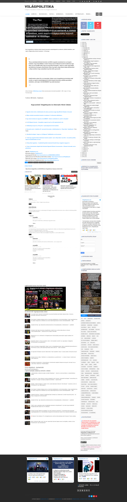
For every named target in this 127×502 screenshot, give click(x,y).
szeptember (85, 51)
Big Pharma (91, 329)
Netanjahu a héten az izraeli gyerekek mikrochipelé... (91, 130)
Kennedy (96, 366)
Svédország (93, 390)
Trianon (94, 397)
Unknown (35, 238)
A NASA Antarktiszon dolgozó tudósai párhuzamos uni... (91, 84)
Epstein (89, 344)
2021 (83, 45)
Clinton (94, 338)
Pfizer (82, 386)
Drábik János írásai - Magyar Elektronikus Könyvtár (89, 265)
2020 (83, 46)
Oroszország (84, 382)
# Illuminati (36, 162)
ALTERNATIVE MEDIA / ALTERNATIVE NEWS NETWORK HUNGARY (83, 499)
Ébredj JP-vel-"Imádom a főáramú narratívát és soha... (90, 113)
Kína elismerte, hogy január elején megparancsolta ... (90, 96)
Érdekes (88, 14)
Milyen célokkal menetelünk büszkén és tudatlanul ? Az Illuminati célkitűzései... (45, 115)
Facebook (41, 1)
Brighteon (58, 1)
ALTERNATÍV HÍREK (58, 499)
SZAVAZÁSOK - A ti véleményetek (97, 315)
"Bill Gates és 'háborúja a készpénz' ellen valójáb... (91, 138)
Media (82, 375)
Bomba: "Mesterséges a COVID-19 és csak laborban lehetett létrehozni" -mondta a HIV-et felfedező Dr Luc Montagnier (91, 302)
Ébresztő (94, 406)
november (85, 49)
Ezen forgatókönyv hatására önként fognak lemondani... (90, 69)
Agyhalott (88, 320)
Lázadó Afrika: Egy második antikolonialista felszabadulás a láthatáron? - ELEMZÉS (52, 324)
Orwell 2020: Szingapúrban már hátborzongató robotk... (89, 125)
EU (88, 342)
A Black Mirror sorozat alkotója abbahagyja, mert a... (89, 123)
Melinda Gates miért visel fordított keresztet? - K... (90, 93)
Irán (82, 364)
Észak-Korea (90, 408)
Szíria (82, 395)
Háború (92, 357)
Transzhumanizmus (85, 397)
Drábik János (94, 340)
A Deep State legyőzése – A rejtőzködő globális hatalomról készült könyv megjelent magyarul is (48, 142)
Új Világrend (92, 412)
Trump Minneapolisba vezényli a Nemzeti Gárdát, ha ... (92, 59)
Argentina (90, 325)
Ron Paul (83, 388)
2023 (83, 42)
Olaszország (94, 379)
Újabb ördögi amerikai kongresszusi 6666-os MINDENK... (92, 118)
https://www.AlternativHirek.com (51, 160)
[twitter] (82, 1)
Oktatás (88, 379)
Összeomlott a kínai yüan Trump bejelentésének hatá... (90, 145)
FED (82, 349)
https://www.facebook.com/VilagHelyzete (61, 156)
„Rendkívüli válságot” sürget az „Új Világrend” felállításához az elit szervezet (44, 134)
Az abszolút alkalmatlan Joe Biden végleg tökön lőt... (92, 81)
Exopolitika (84, 347)
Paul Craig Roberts (92, 384)
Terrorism (88, 395)
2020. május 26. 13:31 (33, 200)
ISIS (90, 360)
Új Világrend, (51, 39)
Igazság (95, 360)
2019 (83, 152)
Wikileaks (88, 406)
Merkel (87, 375)
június (84, 56)
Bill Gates (83, 331)
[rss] (94, 1)
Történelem (84, 401)
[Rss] (101, 496)
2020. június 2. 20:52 (33, 227)
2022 (83, 43)
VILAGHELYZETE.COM (44, 499)
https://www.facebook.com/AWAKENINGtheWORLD (48, 155)
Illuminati (83, 362)
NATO (98, 375)
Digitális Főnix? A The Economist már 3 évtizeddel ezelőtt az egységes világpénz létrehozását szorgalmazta (33, 187)
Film (92, 349)
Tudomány (92, 399)
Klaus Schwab (84, 368)
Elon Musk (83, 344)
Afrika (82, 320)
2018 (83, 153)
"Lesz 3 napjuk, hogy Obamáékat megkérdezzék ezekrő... (90, 64)
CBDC (27, 175)
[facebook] (80, 1)
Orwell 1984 (92, 382)
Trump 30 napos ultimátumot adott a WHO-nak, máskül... (91, 101)
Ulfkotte (89, 403)
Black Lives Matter (92, 331)
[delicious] (101, 1)
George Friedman (85, 355)
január (84, 151)
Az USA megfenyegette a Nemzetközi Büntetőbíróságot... (91, 108)
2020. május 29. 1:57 (33, 208)
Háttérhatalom (79, 14)
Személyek (33, 14)
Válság (82, 406)
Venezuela (94, 403)
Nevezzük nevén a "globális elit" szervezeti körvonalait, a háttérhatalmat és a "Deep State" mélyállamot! (50, 129)
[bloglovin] (89, 1)
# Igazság (30, 162)
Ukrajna (83, 403)
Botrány (83, 336)
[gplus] (85, 1)
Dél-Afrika (83, 342)
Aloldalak (91, 315)
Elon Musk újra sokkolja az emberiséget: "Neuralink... (91, 140)
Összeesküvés (69, 14)
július (84, 54)
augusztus (85, 53)
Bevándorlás (59, 14)
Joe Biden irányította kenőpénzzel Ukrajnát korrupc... (92, 91)
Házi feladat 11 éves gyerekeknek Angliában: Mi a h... (90, 76)
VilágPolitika (39, 7)
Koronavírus (92, 368)
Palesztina (83, 384)
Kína (98, 368)
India (89, 362)
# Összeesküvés (42, 162)
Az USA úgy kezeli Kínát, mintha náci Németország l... (90, 86)
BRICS (89, 327)
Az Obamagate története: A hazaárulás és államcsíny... (92, 98)
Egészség (92, 342)
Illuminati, (41, 39)
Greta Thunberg (85, 357)
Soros (95, 388)
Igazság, (37, 39)
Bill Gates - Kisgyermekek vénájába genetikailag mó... (90, 71)
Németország (93, 377)
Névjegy (68, 1)
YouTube (46, 1)
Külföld (51, 14)
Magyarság (95, 373)
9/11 (85, 318)
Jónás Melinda (32, 207)
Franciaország (84, 351)
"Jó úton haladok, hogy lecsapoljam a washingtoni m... (91, 61)
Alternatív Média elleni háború (88, 322)
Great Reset (93, 355)
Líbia (82, 373)
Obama (82, 379)
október (85, 50)
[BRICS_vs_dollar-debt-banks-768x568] (31, 369)
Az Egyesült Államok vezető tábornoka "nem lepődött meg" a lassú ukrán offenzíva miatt (54, 351)
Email (73, 1)
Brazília (89, 336)
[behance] (96, 1)
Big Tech (97, 329)
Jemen (95, 364)
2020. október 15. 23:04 (37, 255)
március (85, 148)
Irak (97, 362)
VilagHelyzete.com (34, 151)
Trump (98, 397)
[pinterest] (87, 1)
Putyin (87, 386)
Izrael (90, 364)
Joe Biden (83, 366)
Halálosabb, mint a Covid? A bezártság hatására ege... (91, 74)
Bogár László (84, 333)
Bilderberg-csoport (37, 91)
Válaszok (31, 215)
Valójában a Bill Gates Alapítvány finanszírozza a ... (90, 128)
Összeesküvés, (46, 39)
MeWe (63, 1)
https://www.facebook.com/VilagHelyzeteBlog (47, 158)
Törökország (91, 401)
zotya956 (35, 217)
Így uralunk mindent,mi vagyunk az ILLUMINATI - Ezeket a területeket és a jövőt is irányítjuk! (47, 118)
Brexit (93, 336)
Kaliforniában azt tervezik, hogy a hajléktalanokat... (90, 133)
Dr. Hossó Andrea (85, 340)
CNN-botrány (87, 338)
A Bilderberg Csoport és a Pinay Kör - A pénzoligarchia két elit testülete (43, 125)
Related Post (29, 171)
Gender (97, 351)
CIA (82, 338)
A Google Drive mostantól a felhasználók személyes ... (92, 79)
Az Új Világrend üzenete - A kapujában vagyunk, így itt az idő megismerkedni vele (45, 122)
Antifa (98, 322)
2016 (83, 156)
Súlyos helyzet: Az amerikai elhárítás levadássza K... (90, 88)
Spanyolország (85, 390)
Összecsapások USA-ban (87, 410)
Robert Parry (94, 386)
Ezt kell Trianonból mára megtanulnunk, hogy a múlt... (91, 66)
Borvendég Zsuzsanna (94, 333)
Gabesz (31, 199)
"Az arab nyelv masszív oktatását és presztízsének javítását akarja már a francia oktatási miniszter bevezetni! (90, 278)
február (84, 149)
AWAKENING (90, 318)
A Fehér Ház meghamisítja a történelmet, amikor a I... (92, 135)
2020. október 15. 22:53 (37, 218)
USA (97, 401)
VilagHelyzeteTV (38, 153)
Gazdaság (92, 351)
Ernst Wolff (96, 344)
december (85, 47)
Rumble (52, 1)
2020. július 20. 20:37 (37, 239)
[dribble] (92, 1)
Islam (86, 364)
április (84, 147)
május (84, 57)
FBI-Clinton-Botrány (93, 347)
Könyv (82, 371)
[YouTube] (99, 496)
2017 (83, 155)
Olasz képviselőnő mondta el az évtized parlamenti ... (91, 111)
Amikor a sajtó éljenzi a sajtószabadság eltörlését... (91, 143)
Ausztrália (83, 327)
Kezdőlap (35, 1)
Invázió (93, 362)
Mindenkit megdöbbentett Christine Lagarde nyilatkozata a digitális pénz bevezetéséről (68, 187)
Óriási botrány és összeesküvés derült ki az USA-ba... (91, 120)
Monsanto (92, 375)
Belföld (94, 327)
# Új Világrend (50, 162)
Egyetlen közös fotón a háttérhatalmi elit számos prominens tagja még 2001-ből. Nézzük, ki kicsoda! (49, 111)
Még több (75, 171)
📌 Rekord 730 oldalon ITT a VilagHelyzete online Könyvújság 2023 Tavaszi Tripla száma (53, 416)
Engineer (31, 226)
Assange (96, 325)
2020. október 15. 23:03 (37, 246)
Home (28, 14)
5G (81, 318)
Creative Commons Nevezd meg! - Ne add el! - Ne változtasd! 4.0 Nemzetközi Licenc (91, 448)
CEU (97, 336)
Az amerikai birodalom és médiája (88, 263)
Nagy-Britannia (84, 377)
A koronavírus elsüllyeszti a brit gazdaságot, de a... (89, 115)
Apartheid (83, 325)
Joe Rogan (89, 366)
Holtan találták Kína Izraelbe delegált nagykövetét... (91, 106)
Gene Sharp (84, 353)
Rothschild (89, 388)
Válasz (30, 204)
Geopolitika (91, 353)
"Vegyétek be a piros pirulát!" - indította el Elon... (92, 103)
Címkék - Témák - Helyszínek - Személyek (84, 315)
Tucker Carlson (85, 399)
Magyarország (43, 14)
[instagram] (99, 1)
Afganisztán (97, 318)
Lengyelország (94, 371)
